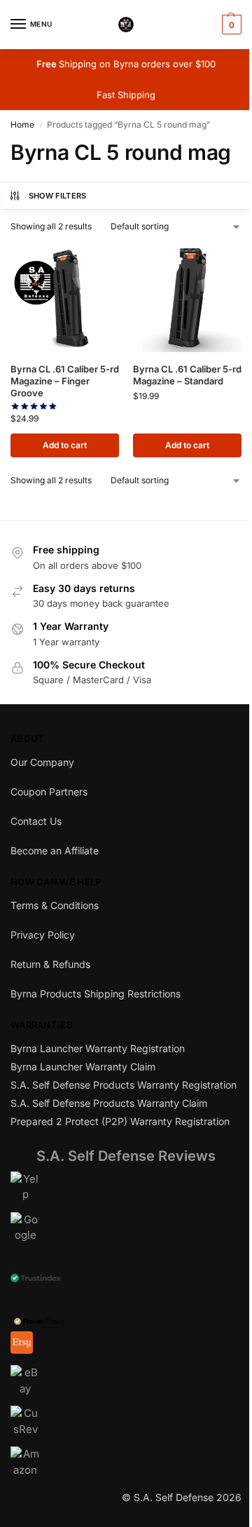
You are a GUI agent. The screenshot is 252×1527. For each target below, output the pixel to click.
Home (22, 124)
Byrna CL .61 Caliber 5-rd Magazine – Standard (187, 374)
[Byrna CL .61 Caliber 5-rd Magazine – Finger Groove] (64, 297)
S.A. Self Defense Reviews (126, 1156)
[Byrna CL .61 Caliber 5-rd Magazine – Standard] (187, 297)
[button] (229, 24)
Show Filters (58, 196)
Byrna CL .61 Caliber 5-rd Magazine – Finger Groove (64, 380)
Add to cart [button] (65, 445)
